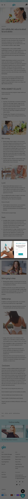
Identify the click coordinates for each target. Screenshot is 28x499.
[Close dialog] (26, 241)
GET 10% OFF (21, 254)
